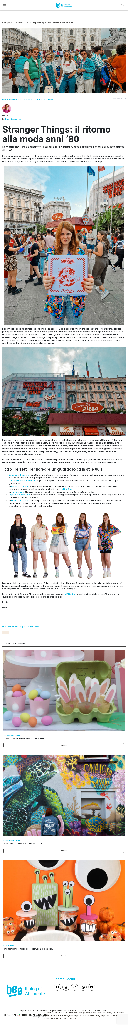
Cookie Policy (86, 1010)
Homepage (7, 22)
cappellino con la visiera (22, 480)
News (20, 22)
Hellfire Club (66, 489)
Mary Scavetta (13, 119)
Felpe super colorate (19, 494)
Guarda (64, 745)
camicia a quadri (20, 486)
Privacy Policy (101, 1010)
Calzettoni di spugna (19, 474)
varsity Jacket (18, 491)
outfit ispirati (70, 594)
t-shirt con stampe (20, 500)
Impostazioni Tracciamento (33, 1010)
